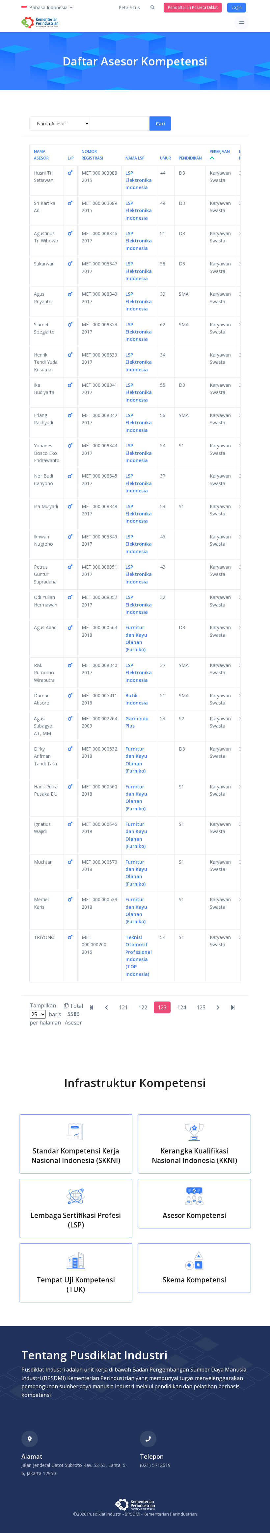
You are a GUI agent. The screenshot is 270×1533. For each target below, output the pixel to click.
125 (201, 1007)
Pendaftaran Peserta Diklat (193, 7)
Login (236, 7)
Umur (165, 158)
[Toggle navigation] (241, 22)
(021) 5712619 (155, 1465)
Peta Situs (129, 7)
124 (181, 1007)
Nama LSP (135, 158)
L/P (71, 158)
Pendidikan (190, 158)
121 (123, 1007)
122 (142, 1007)
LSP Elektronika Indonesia (138, 180)
